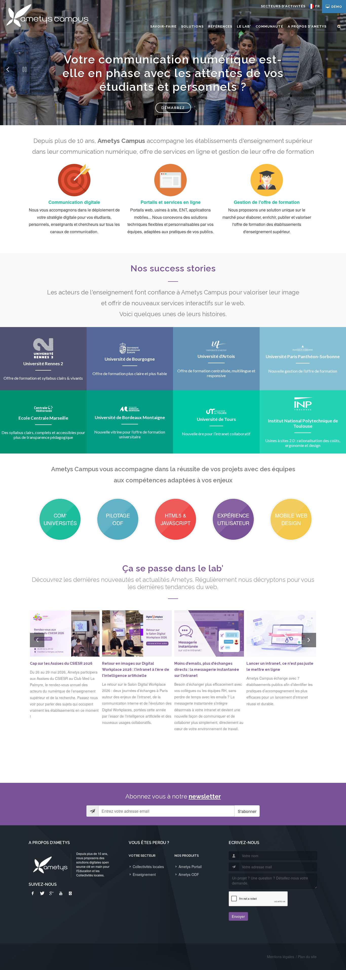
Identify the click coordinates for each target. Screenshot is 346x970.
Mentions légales (280, 956)
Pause (24, 69)
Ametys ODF (189, 874)
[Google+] (51, 893)
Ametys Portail (190, 866)
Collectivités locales (148, 866)
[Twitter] (42, 893)
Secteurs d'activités (283, 6)
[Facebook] (33, 893)
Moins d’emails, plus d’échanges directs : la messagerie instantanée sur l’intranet (206, 669)
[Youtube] (61, 893)
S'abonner (247, 811)
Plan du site (307, 956)
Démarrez (173, 107)
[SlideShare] (70, 893)
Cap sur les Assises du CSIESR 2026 (61, 663)
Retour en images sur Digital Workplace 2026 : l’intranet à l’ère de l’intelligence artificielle (135, 669)
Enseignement (144, 874)
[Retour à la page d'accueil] (47, 16)
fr (317, 6)
